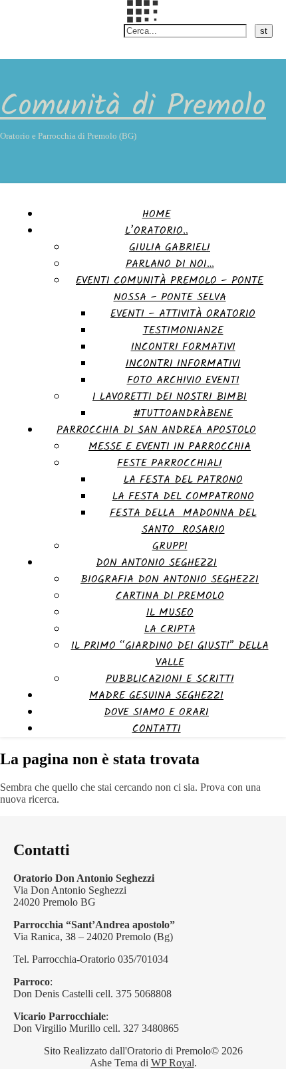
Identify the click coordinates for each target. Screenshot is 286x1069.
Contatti (156, 728)
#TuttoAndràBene (183, 413)
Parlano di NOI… (170, 264)
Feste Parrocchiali (169, 463)
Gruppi (170, 546)
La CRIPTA (170, 629)
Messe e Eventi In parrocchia (169, 446)
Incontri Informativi (183, 363)
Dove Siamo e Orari (156, 712)
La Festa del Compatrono (183, 496)
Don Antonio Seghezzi (156, 562)
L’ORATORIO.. (156, 230)
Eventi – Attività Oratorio (182, 313)
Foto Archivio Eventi (183, 380)
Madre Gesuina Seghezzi (156, 695)
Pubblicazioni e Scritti (170, 679)
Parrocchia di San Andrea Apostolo (156, 430)
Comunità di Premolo (133, 107)
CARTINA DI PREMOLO (170, 596)
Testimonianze (183, 330)
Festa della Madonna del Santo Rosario (183, 521)
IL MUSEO (170, 612)
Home (156, 214)
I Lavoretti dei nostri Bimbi (169, 396)
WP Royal (172, 1062)
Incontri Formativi (183, 347)
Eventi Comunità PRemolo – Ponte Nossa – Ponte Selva (169, 288)
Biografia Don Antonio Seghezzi (169, 579)
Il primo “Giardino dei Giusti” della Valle (170, 654)
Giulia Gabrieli (169, 247)
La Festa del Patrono (183, 479)
